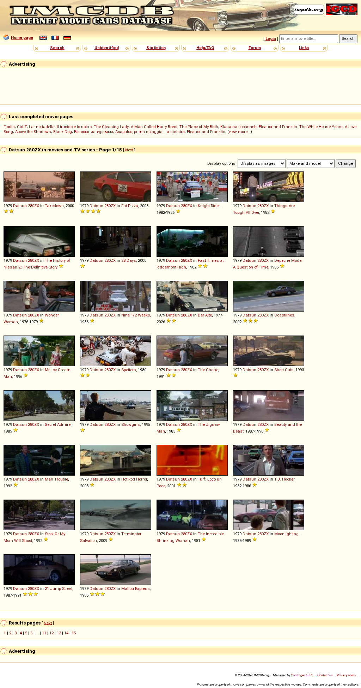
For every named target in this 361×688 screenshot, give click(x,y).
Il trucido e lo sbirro (74, 126)
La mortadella (42, 126)
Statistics (156, 47)
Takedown (54, 205)
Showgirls (130, 424)
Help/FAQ (205, 47)
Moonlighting (286, 533)
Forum (255, 47)
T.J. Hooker (284, 479)
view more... (240, 131)
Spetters (128, 369)
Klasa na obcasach (238, 126)
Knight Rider (209, 205)
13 (59, 632)
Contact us (325, 675)
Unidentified (106, 47)
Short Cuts (284, 369)
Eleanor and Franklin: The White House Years (301, 126)
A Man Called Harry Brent (154, 126)
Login (270, 38)
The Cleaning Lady (111, 126)
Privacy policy (346, 675)
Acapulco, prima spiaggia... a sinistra (150, 131)
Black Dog (62, 131)
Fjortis (9, 126)
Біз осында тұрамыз (93, 131)
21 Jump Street (58, 588)
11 (44, 632)
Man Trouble (56, 479)
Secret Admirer (58, 424)
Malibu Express (135, 588)
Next (129, 149)
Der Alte (205, 315)
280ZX (33, 205)
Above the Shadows (33, 131)
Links (304, 47)
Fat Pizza (129, 205)
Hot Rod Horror (134, 479)
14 (66, 632)
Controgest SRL (302, 675)
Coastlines (284, 315)
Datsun (20, 205)
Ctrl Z (22, 126)
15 (74, 632)
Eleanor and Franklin (206, 131)
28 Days (128, 260)
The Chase (208, 369)
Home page (22, 37)
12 (51, 632)
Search (57, 47)
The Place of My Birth (198, 126)
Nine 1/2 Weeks (135, 315)
